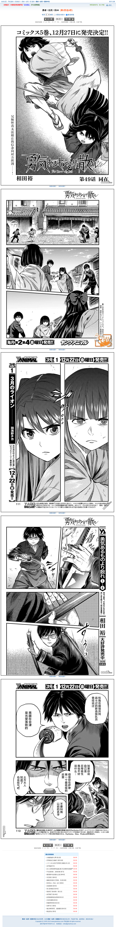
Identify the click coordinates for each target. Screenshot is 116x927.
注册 (113, 1)
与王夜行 (49, 877)
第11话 (60, 891)
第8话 (62, 883)
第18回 (64, 880)
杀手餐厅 (49, 894)
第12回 (59, 857)
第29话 (54, 886)
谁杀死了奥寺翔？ (52, 891)
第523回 (60, 860)
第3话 (56, 900)
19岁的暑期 (50, 900)
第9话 (54, 906)
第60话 (54, 877)
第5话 (54, 911)
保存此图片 (62, 186)
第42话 (64, 908)
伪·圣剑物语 (50, 889)
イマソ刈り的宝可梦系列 (54, 863)
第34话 (56, 889)
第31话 (61, 897)
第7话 (53, 866)
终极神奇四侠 (51, 903)
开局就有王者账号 (52, 860)
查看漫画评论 (94, 5)
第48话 (63, 874)
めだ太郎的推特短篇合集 (54, 869)
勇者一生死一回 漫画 (28, 1)
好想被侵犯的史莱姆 (53, 897)
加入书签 (101, 5)
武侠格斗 (17, 1)
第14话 (57, 903)
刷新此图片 (53, 186)
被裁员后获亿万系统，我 (54, 880)
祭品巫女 (49, 911)
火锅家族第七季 (51, 857)
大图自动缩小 (60, 15)
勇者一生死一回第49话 (43, 1)
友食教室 (49, 886)
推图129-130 (66, 863)
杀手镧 (49, 866)
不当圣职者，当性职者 (53, 872)
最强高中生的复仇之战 (53, 874)
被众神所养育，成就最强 (54, 908)
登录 (110, 1)
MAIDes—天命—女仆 (53, 883)
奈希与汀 (49, 906)
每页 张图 (47, 15)
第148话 (55, 894)
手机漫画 (10, 1)
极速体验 (71, 15)
